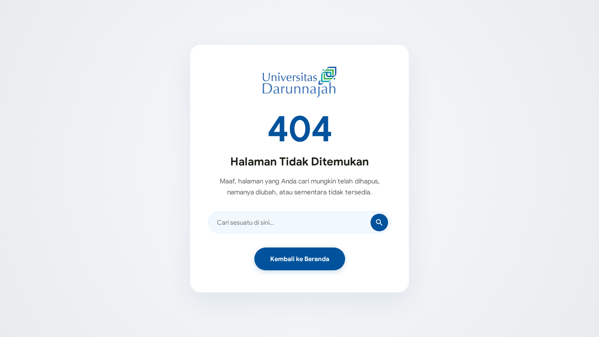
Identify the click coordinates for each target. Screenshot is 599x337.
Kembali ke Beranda (299, 259)
